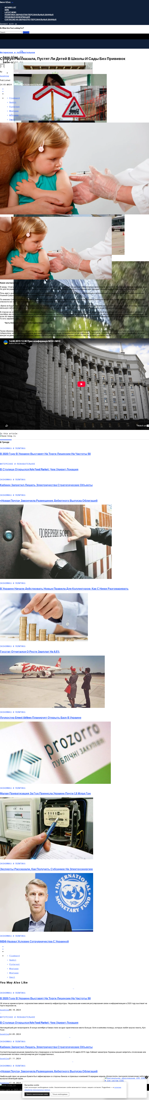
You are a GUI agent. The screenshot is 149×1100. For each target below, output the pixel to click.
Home (7, 10)
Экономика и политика (21, 61)
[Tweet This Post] (77, 949)
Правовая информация (17, 17)
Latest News (10, 12)
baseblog (4, 76)
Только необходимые (59, 1094)
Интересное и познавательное (26, 84)
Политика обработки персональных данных (29, 14)
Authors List (10, 7)
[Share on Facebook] (77, 946)
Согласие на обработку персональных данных (30, 19)
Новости (14, 73)
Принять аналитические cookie (37, 1094)
